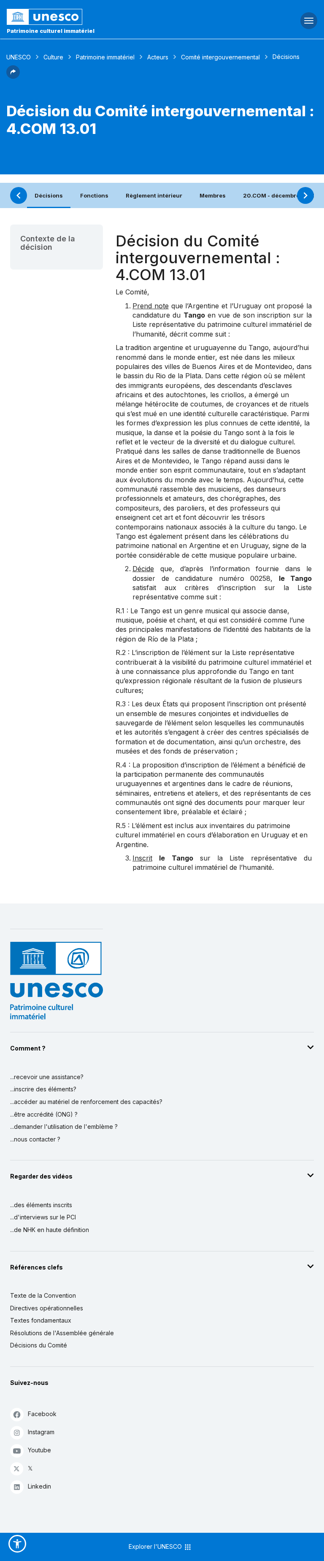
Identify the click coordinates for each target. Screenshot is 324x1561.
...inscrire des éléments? (43, 1089)
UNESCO (18, 57)
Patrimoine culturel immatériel (50, 30)
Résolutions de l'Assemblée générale (62, 1332)
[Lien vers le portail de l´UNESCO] (108, 17)
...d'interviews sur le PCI (43, 1217)
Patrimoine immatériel (105, 57)
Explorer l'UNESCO (156, 1546)
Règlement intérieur (154, 195)
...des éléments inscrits (41, 1204)
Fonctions (94, 195)
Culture (53, 57)
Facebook (42, 1413)
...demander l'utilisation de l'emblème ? (64, 1126)
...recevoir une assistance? (47, 1076)
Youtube (39, 1450)
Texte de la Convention (43, 1295)
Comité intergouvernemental (220, 57)
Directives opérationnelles (46, 1308)
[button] (13, 76)
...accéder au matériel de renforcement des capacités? (86, 1101)
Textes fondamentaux (40, 1320)
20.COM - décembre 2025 (279, 195)
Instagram (41, 1431)
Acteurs (157, 57)
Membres (213, 195)
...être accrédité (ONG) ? (44, 1114)
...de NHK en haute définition (49, 1229)
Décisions (49, 195)
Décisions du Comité (38, 1345)
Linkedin (39, 1486)
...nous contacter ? (35, 1139)
